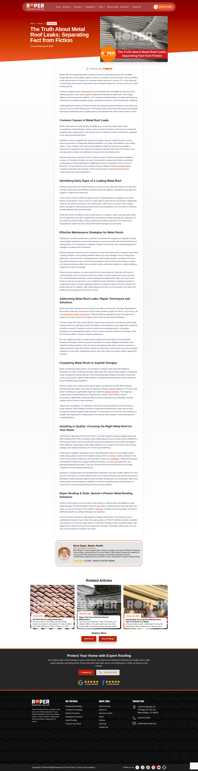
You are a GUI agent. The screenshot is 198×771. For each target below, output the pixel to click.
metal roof (52, 23)
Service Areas (112, 7)
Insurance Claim (105, 713)
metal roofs (86, 92)
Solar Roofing (71, 720)
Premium (77, 7)
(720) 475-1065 (165, 7)
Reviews (102, 724)
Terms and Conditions (86, 767)
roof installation (112, 459)
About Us (124, 7)
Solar (101, 7)
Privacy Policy (70, 767)
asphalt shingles (112, 392)
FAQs (101, 717)
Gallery (102, 720)
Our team (99, 509)
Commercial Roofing (74, 710)
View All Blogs (108, 639)
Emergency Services (74, 717)
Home (58, 7)
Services (66, 7)
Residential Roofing (74, 706)
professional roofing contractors (76, 314)
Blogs (40, 23)
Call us (96, 520)
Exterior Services (72, 713)
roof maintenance (123, 166)
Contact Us (136, 7)
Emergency (90, 7)
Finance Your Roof (73, 724)
